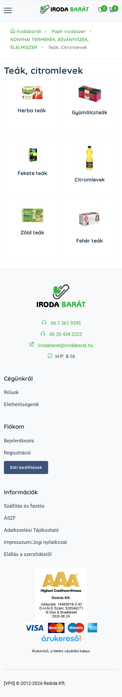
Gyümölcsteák (89, 112)
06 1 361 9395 (66, 323)
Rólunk (11, 392)
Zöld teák (32, 232)
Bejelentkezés (19, 441)
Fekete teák (32, 173)
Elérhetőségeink (21, 404)
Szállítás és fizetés (24, 506)
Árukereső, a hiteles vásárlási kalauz (61, 651)
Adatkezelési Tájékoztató (31, 530)
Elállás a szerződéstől (28, 554)
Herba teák (32, 110)
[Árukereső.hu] (61, 641)
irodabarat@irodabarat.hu (65, 345)
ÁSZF (10, 518)
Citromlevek (90, 179)
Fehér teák (89, 240)
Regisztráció (17, 453)
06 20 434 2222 (65, 334)
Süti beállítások (26, 467)
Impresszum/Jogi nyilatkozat (35, 542)
